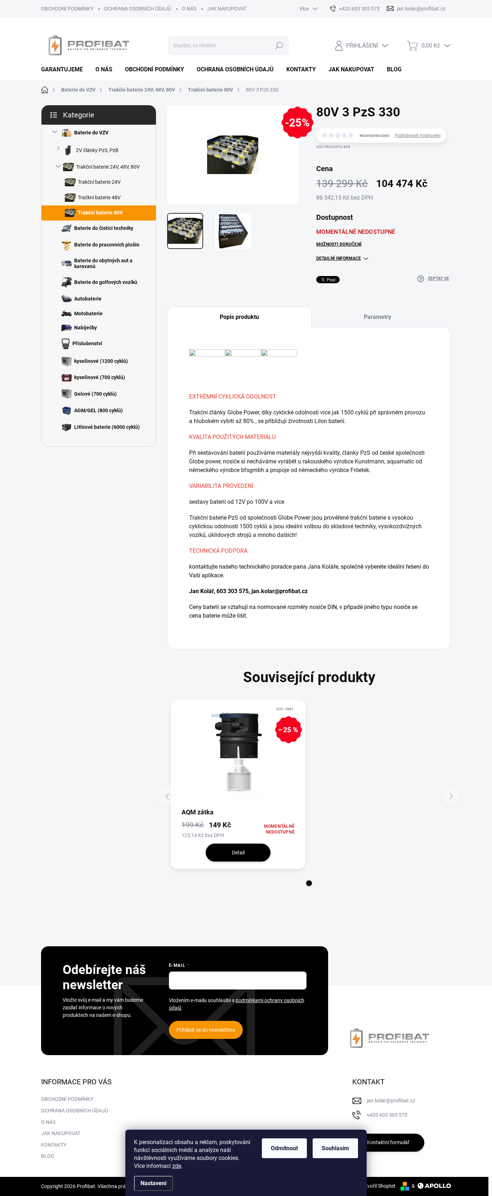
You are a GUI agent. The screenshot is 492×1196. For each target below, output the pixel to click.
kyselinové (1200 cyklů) (101, 361)
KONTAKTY (53, 1145)
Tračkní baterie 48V (99, 197)
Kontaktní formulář (388, 1142)
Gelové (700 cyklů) (95, 394)
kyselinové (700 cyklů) (99, 377)
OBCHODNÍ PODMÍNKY (67, 9)
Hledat (279, 45)
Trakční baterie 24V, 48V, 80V (108, 167)
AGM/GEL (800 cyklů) (98, 410)
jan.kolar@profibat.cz (279, 591)
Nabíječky (85, 327)
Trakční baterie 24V (99, 182)
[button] (309, 883)
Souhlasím (335, 1148)
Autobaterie (88, 299)
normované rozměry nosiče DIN (297, 607)
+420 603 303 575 (387, 1115)
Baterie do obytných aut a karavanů (103, 264)
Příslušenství (87, 343)
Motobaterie (88, 313)
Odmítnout (284, 1148)
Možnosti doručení (339, 244)
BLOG (47, 1156)
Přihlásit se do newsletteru (205, 1030)
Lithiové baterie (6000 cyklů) (107, 427)
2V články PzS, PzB (97, 150)
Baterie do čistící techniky (103, 228)
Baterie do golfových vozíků (105, 282)
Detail (238, 852)
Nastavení (153, 1183)
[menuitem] (64, 69)
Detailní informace (338, 258)
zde (176, 1165)
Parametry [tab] (377, 317)
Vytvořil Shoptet (377, 1186)
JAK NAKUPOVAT (226, 9)
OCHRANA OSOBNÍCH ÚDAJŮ (137, 9)
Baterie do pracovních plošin (106, 245)
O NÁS (189, 9)
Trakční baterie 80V (100, 212)
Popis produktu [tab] (239, 317)
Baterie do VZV (91, 132)
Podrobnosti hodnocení (417, 135)
